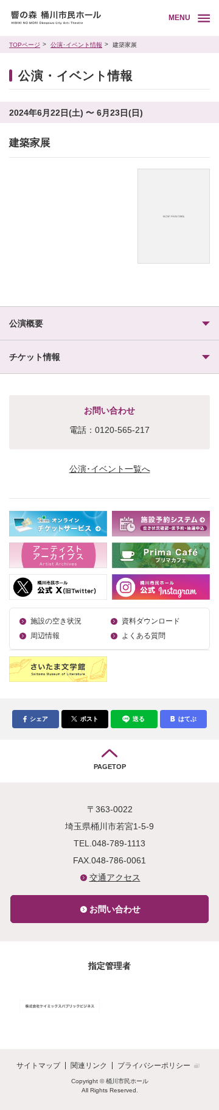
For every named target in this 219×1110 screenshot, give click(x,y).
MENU (179, 17)
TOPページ (24, 44)
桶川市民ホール (87, 18)
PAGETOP (110, 766)
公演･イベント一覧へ (109, 469)
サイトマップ (38, 1065)
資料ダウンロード (151, 621)
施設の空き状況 (56, 621)
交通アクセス (115, 877)
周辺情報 (45, 635)
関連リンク (89, 1065)
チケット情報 (34, 357)
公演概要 (26, 323)
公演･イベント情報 (76, 44)
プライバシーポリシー (153, 1065)
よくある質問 (143, 635)
